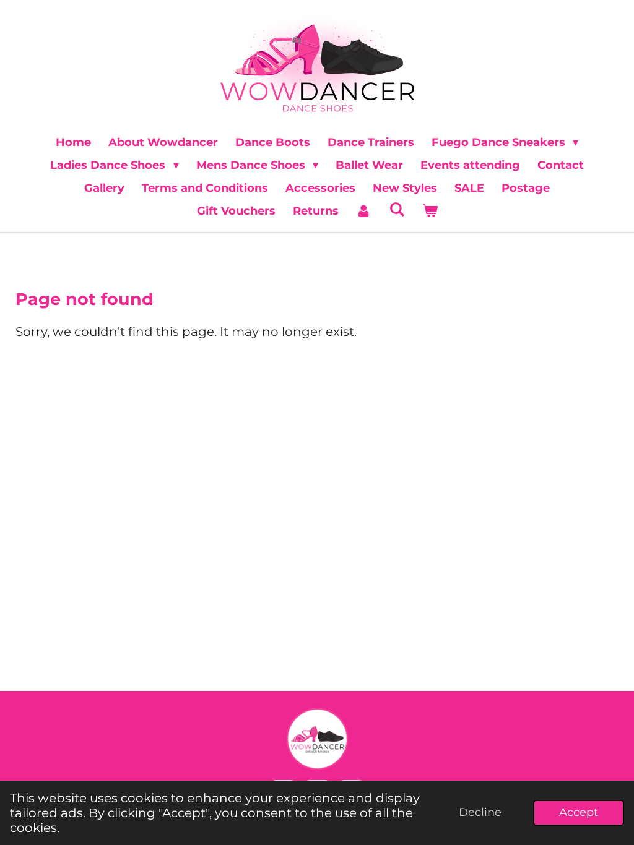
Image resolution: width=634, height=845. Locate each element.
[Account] (363, 211)
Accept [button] (578, 812)
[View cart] (429, 211)
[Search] (396, 210)
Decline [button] (480, 812)
